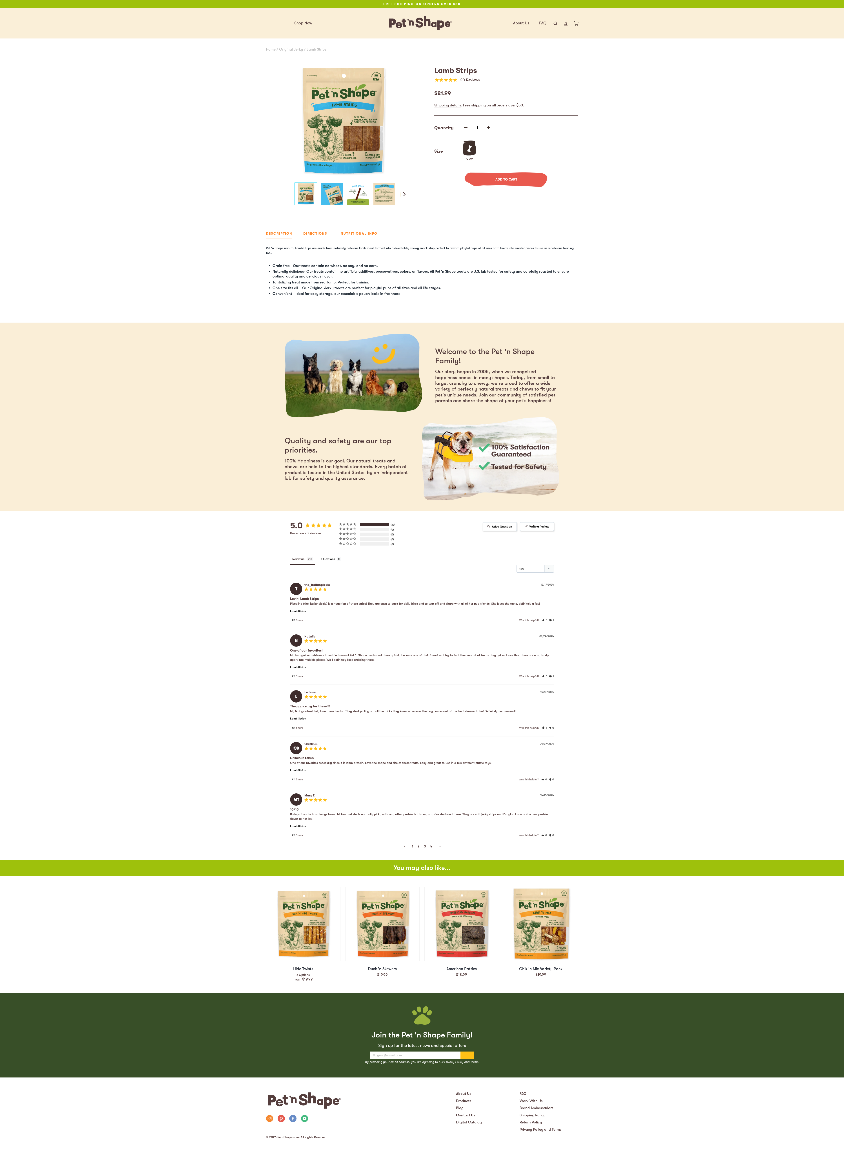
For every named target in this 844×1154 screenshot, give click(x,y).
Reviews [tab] (298, 559)
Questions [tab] (328, 559)
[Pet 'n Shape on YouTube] (304, 1119)
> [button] (439, 846)
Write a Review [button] (539, 526)
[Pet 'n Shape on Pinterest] (281, 1119)
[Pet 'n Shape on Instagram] (269, 1119)
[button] (544, 620)
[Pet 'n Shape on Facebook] (292, 1119)
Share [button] (299, 620)
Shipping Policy (533, 1115)
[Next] (404, 194)
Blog (460, 1108)
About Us (521, 23)
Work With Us (531, 1101)
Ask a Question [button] (502, 526)
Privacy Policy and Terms (541, 1129)
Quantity (444, 128)
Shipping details (447, 105)
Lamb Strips (316, 49)
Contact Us (465, 1115)
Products (463, 1101)
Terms (474, 1062)
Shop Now (303, 23)
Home (271, 49)
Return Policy (531, 1122)
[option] (422, 4)
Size (438, 151)
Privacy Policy (453, 1062)
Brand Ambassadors (536, 1108)
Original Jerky (291, 49)
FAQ (542, 23)
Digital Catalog (469, 1122)
